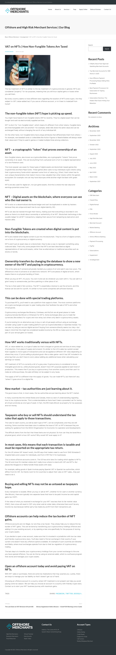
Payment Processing (96, 241)
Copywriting (94, 200)
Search (90, 45)
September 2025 (95, 135)
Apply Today (27, 638)
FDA (91, 209)
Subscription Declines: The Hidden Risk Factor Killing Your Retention (100, 100)
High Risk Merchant (96, 218)
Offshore (79, 629)
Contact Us (107, 9)
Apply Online (83, 9)
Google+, (78, 594)
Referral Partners (95, 9)
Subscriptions (94, 250)
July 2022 (93, 158)
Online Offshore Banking (97, 237)
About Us (58, 9)
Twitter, (69, 594)
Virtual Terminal (28, 634)
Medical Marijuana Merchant (85, 641)
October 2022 (94, 144)
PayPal (92, 246)
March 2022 (93, 177)
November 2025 (95, 131)
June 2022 (93, 163)
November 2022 (95, 140)
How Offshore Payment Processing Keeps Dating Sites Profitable (99, 80)
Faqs (74, 9)
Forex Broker (94, 214)
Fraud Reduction (11, 638)
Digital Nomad (94, 204)
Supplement (94, 255)
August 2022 (94, 154)
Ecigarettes (80, 636)
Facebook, (60, 594)
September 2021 (95, 181)
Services (66, 9)
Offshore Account (95, 232)
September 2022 (95, 149)
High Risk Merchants (12, 634)
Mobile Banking (95, 227)
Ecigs (85, 636)
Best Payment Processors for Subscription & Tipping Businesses (99, 90)
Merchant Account (95, 223)
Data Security (28, 636)
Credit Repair (81, 634)
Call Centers (80, 639)
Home (50, 9)
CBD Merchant (94, 195)
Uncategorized (9, 51)
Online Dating (81, 632)
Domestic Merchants (12, 636)
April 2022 (93, 172)
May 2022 (93, 167)
